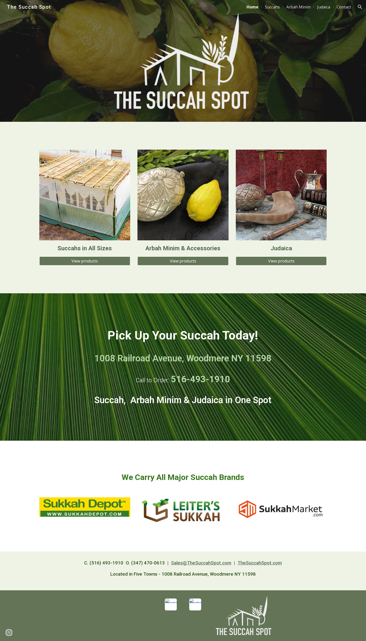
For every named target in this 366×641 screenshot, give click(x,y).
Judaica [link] (323, 7)
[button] (360, 7)
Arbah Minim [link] (298, 7)
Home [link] (252, 7)
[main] (84, 248)
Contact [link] (344, 7)
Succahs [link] (272, 7)
